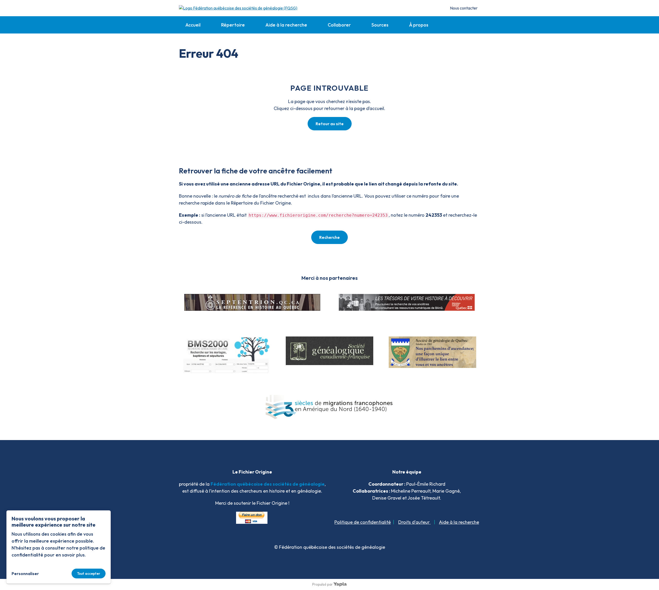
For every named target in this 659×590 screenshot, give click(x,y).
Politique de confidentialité (362, 522)
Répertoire (233, 25)
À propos (418, 25)
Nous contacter (464, 8)
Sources (379, 25)
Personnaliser (25, 573)
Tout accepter (88, 573)
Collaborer (339, 25)
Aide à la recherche (286, 25)
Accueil (193, 25)
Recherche (329, 237)
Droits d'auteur (414, 522)
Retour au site (330, 123)
